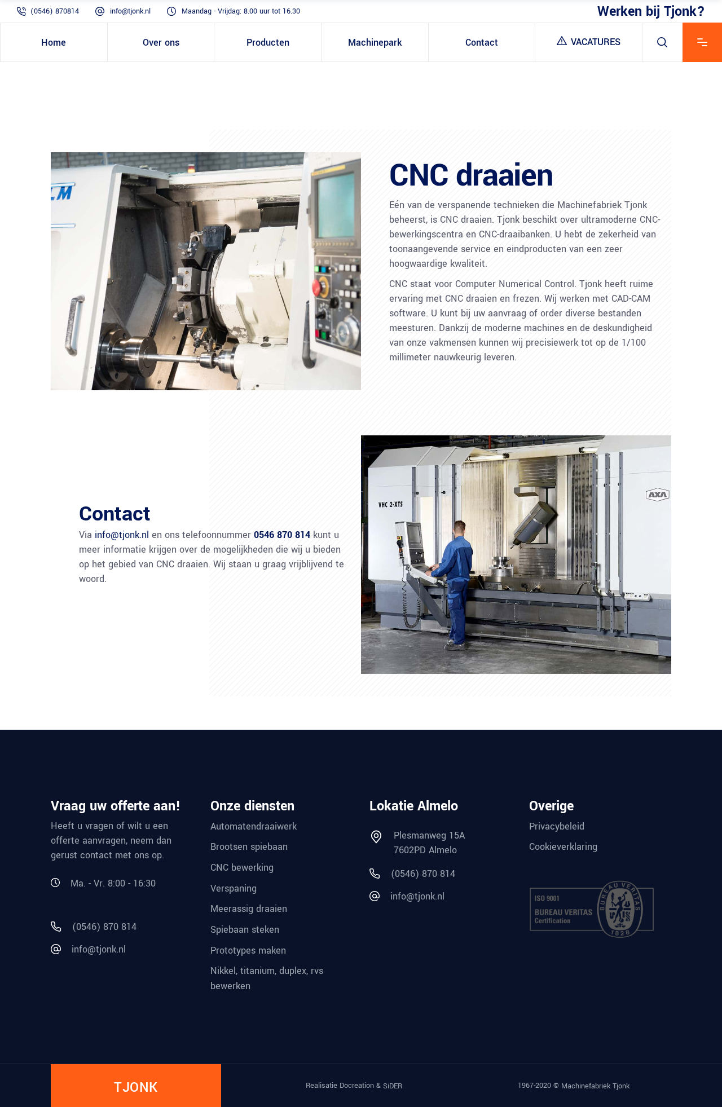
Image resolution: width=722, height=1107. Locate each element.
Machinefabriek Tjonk (595, 1085)
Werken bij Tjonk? (651, 11)
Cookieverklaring (563, 846)
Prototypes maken (248, 949)
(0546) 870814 (54, 11)
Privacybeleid (556, 825)
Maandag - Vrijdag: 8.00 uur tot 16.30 (241, 11)
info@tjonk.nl (130, 11)
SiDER (392, 1085)
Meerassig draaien (248, 908)
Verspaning (233, 887)
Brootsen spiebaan (249, 846)
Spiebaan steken (244, 929)
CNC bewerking (242, 867)
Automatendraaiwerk (253, 825)
